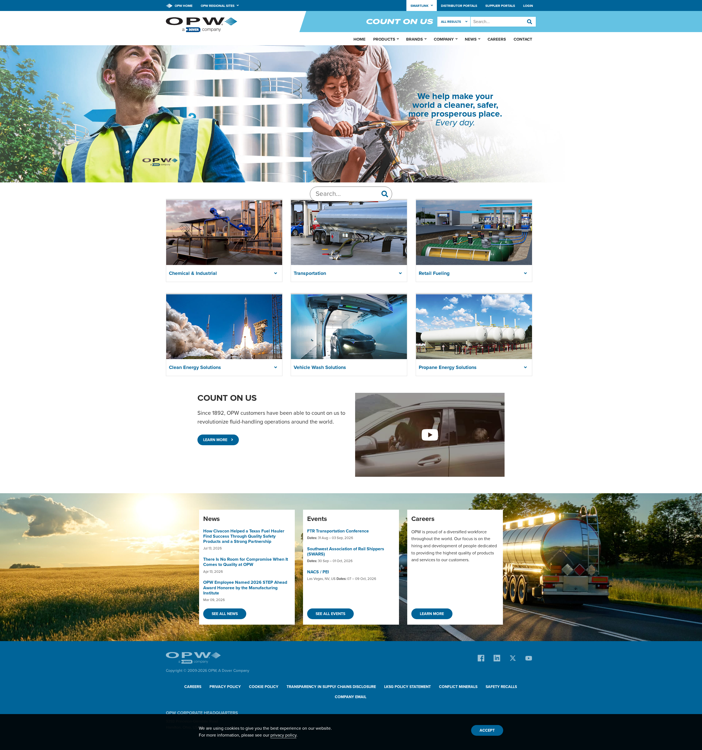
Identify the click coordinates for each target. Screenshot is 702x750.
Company (444, 39)
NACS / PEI (318, 572)
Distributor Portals (459, 6)
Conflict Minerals (458, 686)
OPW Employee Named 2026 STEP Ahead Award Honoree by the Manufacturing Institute (245, 588)
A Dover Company (233, 670)
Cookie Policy (263, 686)
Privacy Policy (225, 686)
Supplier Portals (500, 6)
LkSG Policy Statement (407, 686)
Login (528, 6)
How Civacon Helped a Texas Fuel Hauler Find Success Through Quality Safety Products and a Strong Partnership (243, 536)
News (471, 39)
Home (359, 39)
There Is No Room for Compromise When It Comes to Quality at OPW (245, 562)
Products (384, 39)
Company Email (350, 697)
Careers (497, 39)
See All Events (330, 613)
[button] (275, 273)
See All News (225, 613)
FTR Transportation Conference (338, 531)
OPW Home (183, 6)
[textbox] (503, 21)
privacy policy (283, 735)
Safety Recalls (501, 686)
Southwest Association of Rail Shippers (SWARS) (345, 551)
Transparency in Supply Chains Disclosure (331, 686)
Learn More (215, 440)
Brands (414, 39)
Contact (523, 39)
